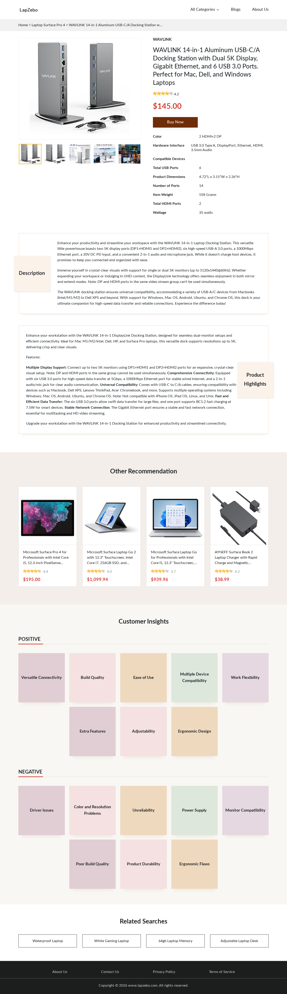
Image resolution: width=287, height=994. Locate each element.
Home (23, 25)
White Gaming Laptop (111, 941)
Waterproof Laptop (48, 941)
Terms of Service (222, 972)
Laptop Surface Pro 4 (48, 25)
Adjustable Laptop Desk (239, 941)
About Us (59, 972)
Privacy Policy (164, 972)
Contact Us (110, 972)
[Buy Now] (48, 516)
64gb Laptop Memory (175, 941)
